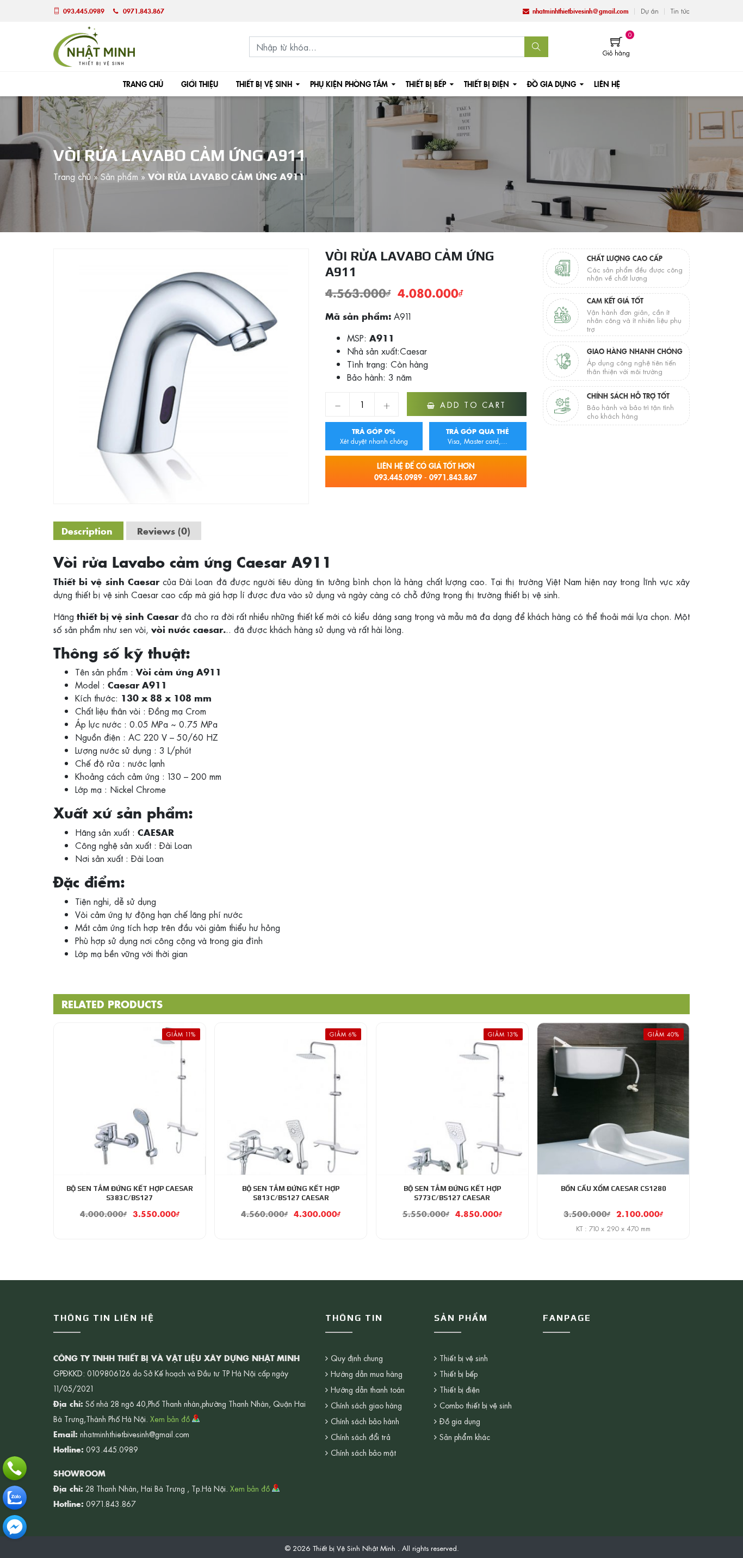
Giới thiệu (199, 83)
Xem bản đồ (171, 1418)
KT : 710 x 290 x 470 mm (613, 1228)
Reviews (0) (163, 531)
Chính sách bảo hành (365, 1421)
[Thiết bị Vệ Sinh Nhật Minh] (94, 45)
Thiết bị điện (486, 83)
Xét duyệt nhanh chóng (374, 436)
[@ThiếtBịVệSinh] (15, 1527)
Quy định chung (357, 1357)
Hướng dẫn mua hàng (367, 1373)
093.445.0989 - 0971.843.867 (425, 471)
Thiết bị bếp (426, 83)
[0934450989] (15, 1498)
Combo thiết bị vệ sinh (475, 1405)
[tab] (87, 531)
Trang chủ (143, 83)
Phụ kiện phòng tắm (349, 83)
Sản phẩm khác (464, 1436)
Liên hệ (607, 83)
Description (87, 531)
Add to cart (473, 404)
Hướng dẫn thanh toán (368, 1389)
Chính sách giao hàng (366, 1405)
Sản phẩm (119, 176)
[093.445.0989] (15, 1468)
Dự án (650, 11)
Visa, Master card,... (477, 436)
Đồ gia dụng (551, 83)
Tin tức (680, 11)
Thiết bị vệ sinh (264, 83)
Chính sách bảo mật (363, 1452)
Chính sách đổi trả (361, 1436)
